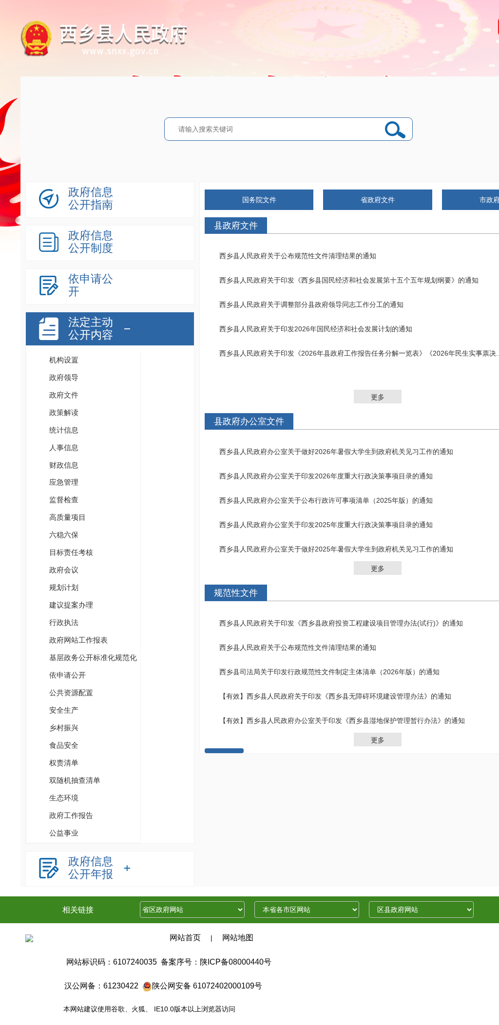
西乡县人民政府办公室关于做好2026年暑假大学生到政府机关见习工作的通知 (336, 452)
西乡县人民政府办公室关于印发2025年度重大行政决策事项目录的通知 (326, 525)
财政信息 (63, 465)
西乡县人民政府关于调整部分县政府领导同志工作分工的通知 (311, 304)
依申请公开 (67, 675)
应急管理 (63, 482)
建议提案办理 (71, 605)
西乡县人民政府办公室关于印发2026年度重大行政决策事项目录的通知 (326, 476)
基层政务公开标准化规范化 (93, 657)
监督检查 (63, 499)
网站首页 (185, 937)
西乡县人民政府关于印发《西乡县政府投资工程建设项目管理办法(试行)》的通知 (341, 623)
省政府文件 (378, 200)
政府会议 (63, 570)
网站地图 (237, 937)
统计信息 (63, 430)
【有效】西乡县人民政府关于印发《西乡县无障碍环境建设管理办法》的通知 (335, 696)
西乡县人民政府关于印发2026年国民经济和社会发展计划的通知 (315, 329)
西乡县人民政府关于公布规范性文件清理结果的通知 (297, 256)
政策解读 (63, 412)
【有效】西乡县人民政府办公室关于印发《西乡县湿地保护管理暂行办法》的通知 (342, 720)
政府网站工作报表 (78, 640)
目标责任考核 (71, 552)
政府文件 (63, 395)
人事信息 (63, 447)
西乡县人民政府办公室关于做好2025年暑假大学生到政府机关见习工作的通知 (336, 549)
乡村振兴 (63, 727)
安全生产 (63, 710)
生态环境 (63, 798)
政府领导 (63, 377)
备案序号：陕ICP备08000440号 (216, 962)
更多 (377, 397)
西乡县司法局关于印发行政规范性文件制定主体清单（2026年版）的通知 (329, 672)
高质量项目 (67, 517)
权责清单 (63, 763)
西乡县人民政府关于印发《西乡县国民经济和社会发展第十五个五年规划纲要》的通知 (349, 280)
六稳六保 (63, 535)
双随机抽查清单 (74, 780)
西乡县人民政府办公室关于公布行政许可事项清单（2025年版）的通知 (326, 500)
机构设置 (63, 360)
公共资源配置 (71, 692)
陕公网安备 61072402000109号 (207, 986)
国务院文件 (259, 200)
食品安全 (63, 745)
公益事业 (63, 833)
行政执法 (63, 622)
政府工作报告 (71, 815)
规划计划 (63, 587)
